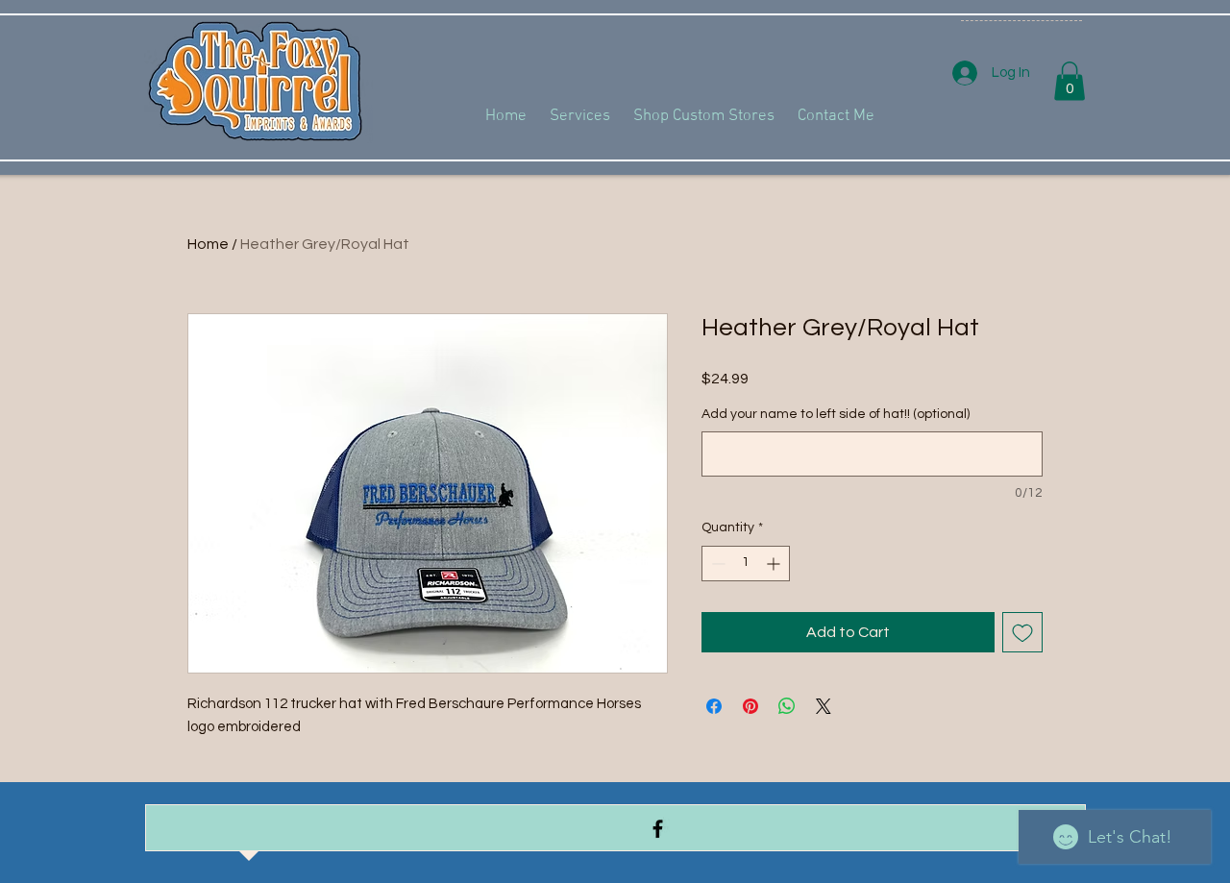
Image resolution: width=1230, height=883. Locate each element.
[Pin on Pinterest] (750, 706)
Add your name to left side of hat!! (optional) (835, 414)
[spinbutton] (745, 563)
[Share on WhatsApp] (787, 706)
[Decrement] (716, 563)
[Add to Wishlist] (1022, 632)
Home (208, 244)
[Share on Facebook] (714, 706)
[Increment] (775, 563)
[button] (1069, 81)
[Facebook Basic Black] (658, 829)
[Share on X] (823, 706)
